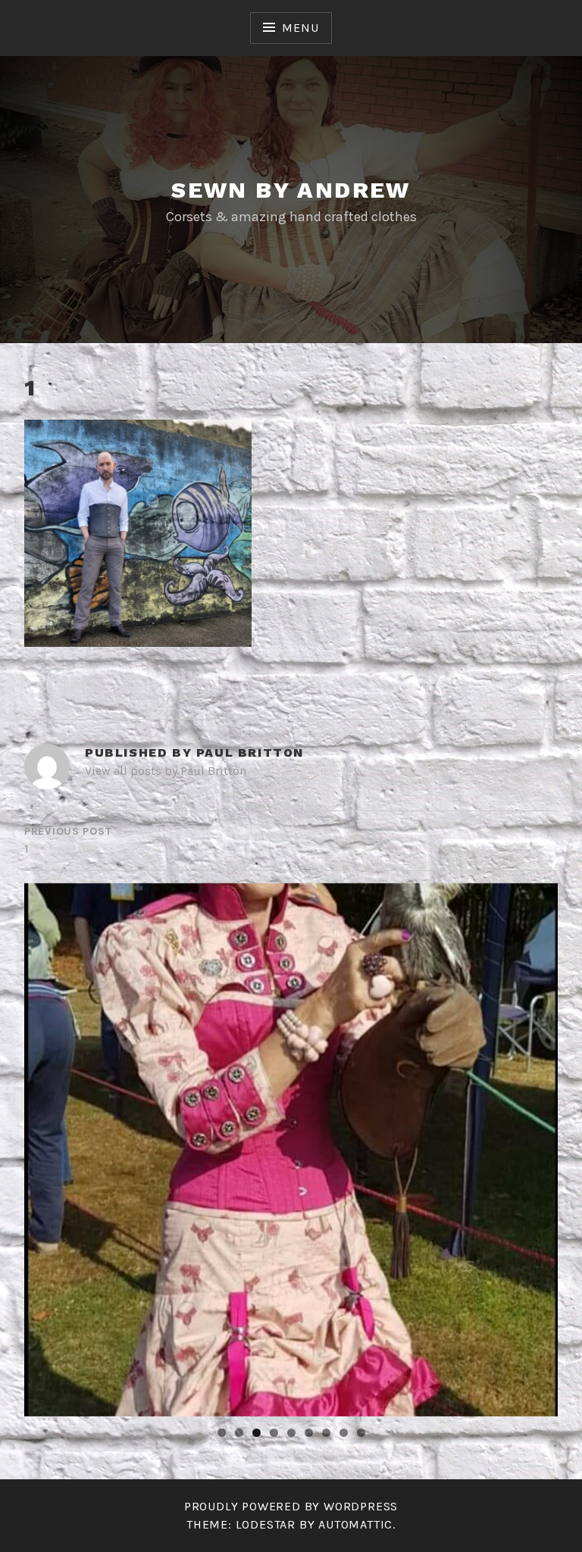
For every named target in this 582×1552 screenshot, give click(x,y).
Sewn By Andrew (291, 189)
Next (538, 1146)
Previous (43, 1146)
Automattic (355, 1524)
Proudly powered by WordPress (291, 1506)
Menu (300, 27)
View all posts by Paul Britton (165, 771)
